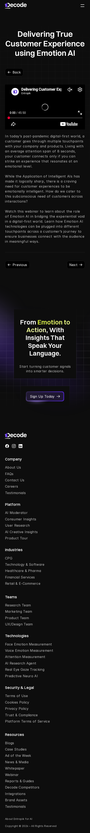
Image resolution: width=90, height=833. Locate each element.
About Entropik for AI (18, 818)
